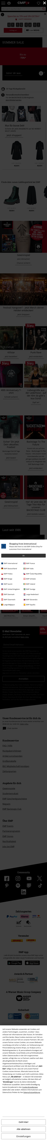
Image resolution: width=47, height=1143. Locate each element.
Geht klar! (23, 1122)
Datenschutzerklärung (31, 1092)
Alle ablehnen (23, 1129)
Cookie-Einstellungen (30, 1087)
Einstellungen (23, 1136)
